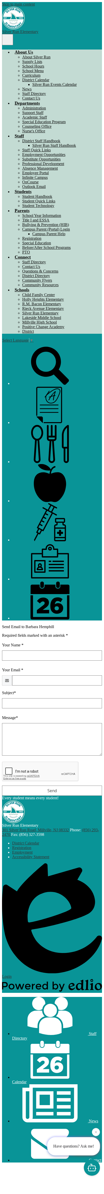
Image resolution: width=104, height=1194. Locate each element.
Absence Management (40, 168)
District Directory (36, 276)
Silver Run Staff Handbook (54, 145)
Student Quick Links (38, 201)
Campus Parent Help (48, 234)
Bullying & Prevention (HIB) (45, 224)
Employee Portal (35, 173)
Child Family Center (38, 295)
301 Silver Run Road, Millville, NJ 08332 (35, 830)
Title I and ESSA (35, 220)
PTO (26, 252)
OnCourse (30, 182)
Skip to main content (18, 4)
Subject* (9, 693)
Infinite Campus (35, 177)
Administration (34, 108)
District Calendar (35, 80)
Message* (10, 717)
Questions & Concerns (40, 271)
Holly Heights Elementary (43, 299)
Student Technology (38, 205)
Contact (94, 1160)
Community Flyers (37, 280)
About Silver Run (36, 57)
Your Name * (12, 645)
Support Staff (32, 112)
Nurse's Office (33, 131)
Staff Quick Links (36, 150)
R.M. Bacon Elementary (41, 304)
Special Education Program (44, 122)
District (28, 331)
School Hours (33, 66)
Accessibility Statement (30, 857)
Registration (31, 238)
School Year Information (41, 215)
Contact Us (31, 98)
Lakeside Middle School (41, 317)
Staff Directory (34, 93)
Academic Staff (34, 117)
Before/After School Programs (46, 247)
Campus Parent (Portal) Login (46, 229)
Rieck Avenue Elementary (43, 308)
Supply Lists (32, 61)
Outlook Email (34, 186)
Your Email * (12, 670)
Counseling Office (36, 126)
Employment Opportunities (43, 154)
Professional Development (43, 164)
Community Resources (40, 285)
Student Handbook (37, 196)
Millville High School (39, 322)
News (27, 89)
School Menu (33, 71)
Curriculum (31, 75)
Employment (22, 852)
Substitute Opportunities (41, 159)
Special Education (36, 243)
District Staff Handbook (41, 141)
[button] (24, 52)
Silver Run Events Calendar (54, 84)
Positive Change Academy (43, 327)
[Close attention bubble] (96, 1132)
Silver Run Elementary (40, 313)
